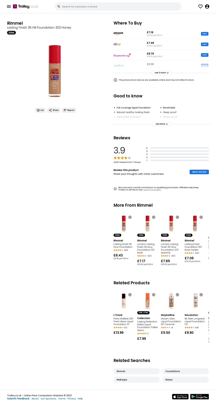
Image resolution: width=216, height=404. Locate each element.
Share (56, 110)
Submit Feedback (18, 398)
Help (80, 398)
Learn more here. (152, 189)
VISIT (204, 33)
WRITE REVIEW (199, 172)
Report (70, 110)
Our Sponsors (48, 398)
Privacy (72, 398)
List (42, 110)
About (35, 398)
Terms (62, 398)
